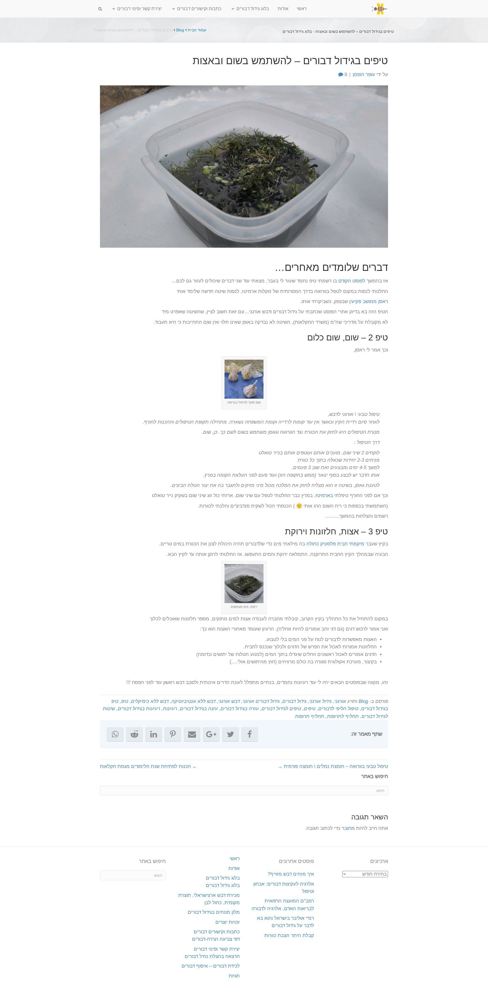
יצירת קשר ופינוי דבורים (139, 8)
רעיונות (170, 708)
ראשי (302, 8)
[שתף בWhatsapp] (115, 734)
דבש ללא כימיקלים (150, 701)
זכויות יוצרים (227, 922)
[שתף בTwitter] (230, 734)
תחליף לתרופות (343, 716)
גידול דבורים (294, 701)
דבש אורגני (229, 701)
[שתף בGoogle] (211, 734)
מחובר (348, 828)
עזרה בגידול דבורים (240, 708)
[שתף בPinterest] (173, 734)
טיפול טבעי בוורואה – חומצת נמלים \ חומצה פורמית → (333, 766)
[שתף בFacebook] (249, 734)
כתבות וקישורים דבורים (199, 8)
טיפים (309, 708)
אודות (283, 8)
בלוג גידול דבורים (252, 8)
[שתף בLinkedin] (153, 734)
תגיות (234, 976)
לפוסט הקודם (351, 281)
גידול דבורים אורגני (261, 701)
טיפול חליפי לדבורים (338, 708)
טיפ (124, 701)
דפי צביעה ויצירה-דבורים (216, 939)
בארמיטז (324, 495)
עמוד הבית (197, 30)
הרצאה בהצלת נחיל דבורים (212, 956)
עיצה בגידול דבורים (199, 708)
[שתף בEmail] (192, 734)
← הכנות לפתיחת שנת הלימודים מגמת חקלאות (148, 766)
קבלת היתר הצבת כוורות (289, 935)
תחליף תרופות (309, 716)
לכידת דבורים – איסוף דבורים (211, 966)
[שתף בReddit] (134, 734)
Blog (180, 30)
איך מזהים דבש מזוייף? (291, 874)
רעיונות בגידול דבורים (139, 708)
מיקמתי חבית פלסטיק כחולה (335, 544)
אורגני (340, 701)
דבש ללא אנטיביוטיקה (193, 701)
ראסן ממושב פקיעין (368, 301)
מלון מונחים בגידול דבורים (214, 912)
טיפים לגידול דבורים (281, 708)
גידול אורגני (320, 701)
